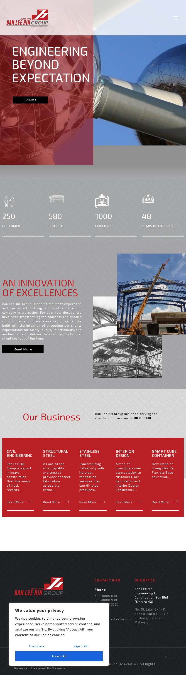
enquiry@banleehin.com (113, 619)
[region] (59, 634)
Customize (36, 646)
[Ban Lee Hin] (27, 17)
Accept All (59, 656)
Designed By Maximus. (48, 668)
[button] (23, 349)
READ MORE (30, 100)
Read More (15, 502)
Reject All (80, 646)
